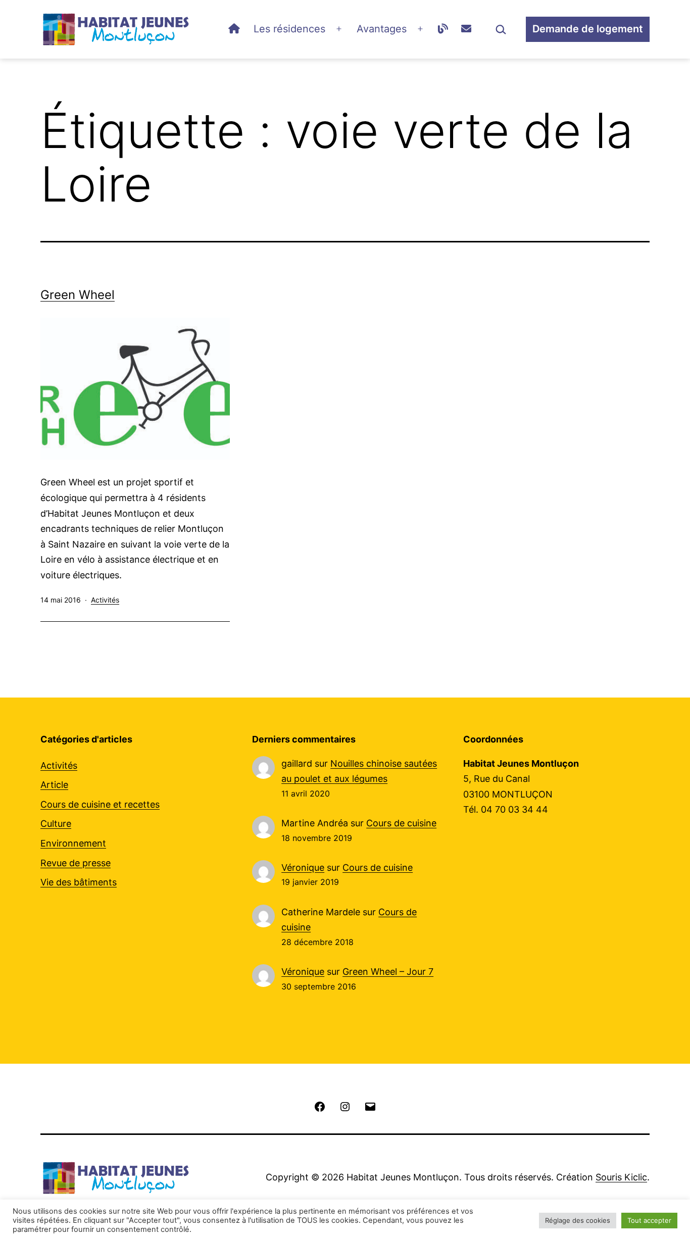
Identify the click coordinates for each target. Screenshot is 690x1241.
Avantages (382, 29)
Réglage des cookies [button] (577, 1220)
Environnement (73, 843)
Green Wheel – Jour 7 (387, 971)
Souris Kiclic (621, 1177)
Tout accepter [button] (649, 1220)
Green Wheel (77, 294)
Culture (55, 823)
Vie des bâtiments (78, 882)
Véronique (302, 867)
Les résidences (289, 29)
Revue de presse (75, 863)
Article (54, 784)
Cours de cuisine (401, 823)
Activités (105, 599)
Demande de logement (587, 29)
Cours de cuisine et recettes (100, 804)
